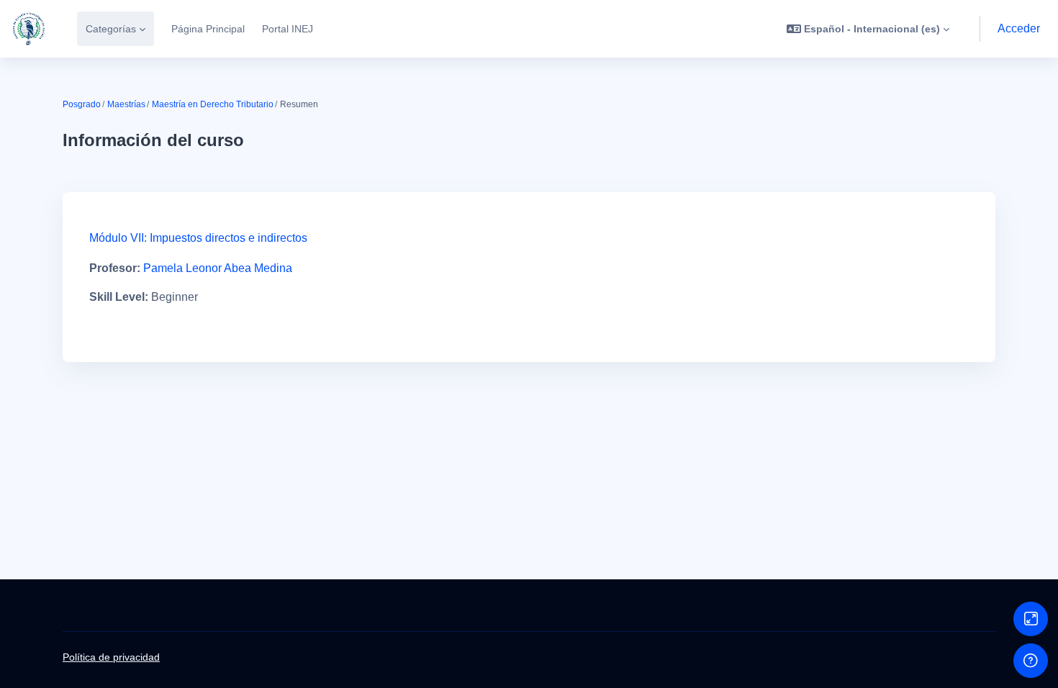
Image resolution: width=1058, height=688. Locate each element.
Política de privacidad (111, 657)
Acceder (1019, 28)
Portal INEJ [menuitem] (287, 29)
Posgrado (82, 104)
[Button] (1030, 619)
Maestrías (126, 104)
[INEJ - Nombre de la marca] (29, 29)
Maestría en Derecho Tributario (212, 104)
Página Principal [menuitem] (208, 29)
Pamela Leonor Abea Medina (217, 268)
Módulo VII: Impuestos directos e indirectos (198, 238)
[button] (868, 29)
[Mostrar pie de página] (1030, 660)
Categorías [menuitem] (111, 29)
